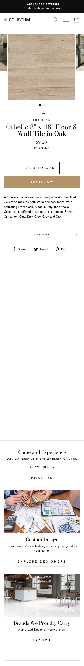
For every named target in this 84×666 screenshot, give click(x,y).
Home (40, 113)
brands (42, 640)
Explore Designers (42, 561)
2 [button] (44, 105)
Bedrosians (42, 120)
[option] (42, 67)
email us (42, 477)
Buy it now (42, 182)
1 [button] (40, 105)
